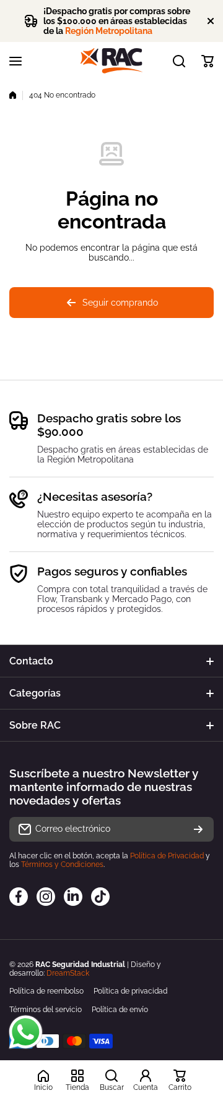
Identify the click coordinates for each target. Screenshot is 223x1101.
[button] (207, 61)
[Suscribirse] (198, 829)
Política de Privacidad (167, 856)
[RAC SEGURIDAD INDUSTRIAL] (111, 61)
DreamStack (67, 973)
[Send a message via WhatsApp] (25, 1032)
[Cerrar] (210, 21)
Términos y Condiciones (62, 864)
